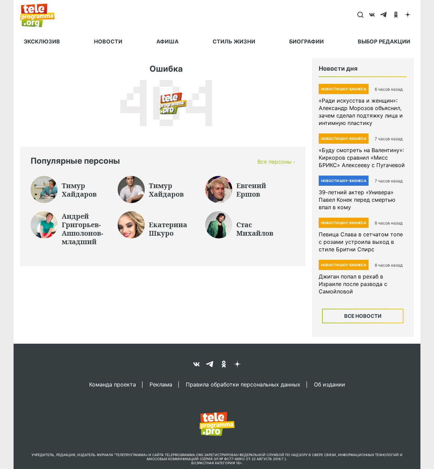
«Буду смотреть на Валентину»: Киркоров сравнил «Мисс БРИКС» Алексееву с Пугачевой (362, 157)
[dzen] (408, 15)
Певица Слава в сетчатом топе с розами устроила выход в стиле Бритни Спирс (361, 242)
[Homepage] (40, 15)
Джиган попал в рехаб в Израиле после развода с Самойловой (353, 284)
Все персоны (274, 161)
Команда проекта (112, 384)
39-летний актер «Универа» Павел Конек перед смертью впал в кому (357, 200)
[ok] (396, 15)
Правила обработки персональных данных (243, 384)
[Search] (360, 15)
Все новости (362, 316)
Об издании (329, 384)
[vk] (372, 15)
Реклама (161, 384)
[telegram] (384, 15)
